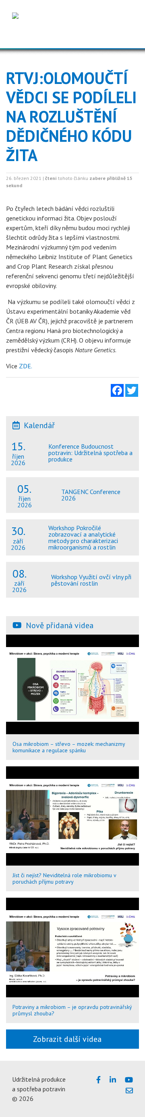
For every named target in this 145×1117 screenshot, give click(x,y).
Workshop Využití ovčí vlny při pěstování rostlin (91, 580)
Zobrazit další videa (69, 1039)
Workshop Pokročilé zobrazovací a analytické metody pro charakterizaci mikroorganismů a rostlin (83, 537)
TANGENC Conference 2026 (90, 494)
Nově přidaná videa (59, 625)
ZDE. (25, 366)
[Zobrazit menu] (124, 36)
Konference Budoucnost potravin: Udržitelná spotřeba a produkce (90, 452)
